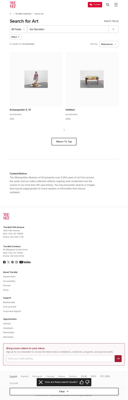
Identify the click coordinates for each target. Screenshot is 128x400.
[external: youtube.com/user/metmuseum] (25, 262)
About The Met (10, 272)
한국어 (93, 376)
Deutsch (73, 376)
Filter (62, 391)
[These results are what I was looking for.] (81, 382)
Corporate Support (12, 311)
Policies (7, 285)
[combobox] (68, 29)
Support (7, 298)
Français (50, 376)
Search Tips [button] (110, 21)
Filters (14, 37)
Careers (7, 323)
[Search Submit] (113, 29)
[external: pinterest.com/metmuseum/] (12, 262)
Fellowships (8, 332)
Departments (9, 276)
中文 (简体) (105, 376)
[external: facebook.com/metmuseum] (4, 262)
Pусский (14, 383)
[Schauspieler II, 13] (36, 79)
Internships (8, 337)
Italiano (61, 376)
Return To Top (64, 141)
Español (25, 376)
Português (37, 376)
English (13, 376)
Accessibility (9, 281)
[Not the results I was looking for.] (87, 382)
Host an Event (9, 307)
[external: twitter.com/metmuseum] (8, 262)
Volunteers (8, 328)
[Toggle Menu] (115, 4)
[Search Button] (107, 4)
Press (6, 290)
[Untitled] (92, 79)
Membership (9, 302)
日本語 (84, 376)
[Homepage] (13, 5)
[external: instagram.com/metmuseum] (16, 262)
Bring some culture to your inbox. (25, 348)
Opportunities (10, 319)
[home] (11, 13)
